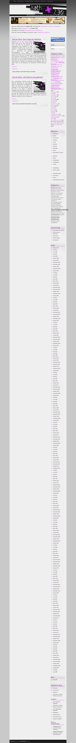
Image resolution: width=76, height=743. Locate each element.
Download (37, 1)
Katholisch (56, 71)
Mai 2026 (55, 254)
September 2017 (56, 468)
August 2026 (56, 247)
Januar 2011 (55, 632)
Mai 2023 (55, 326)
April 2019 (55, 428)
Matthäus (54, 80)
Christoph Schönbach (55, 60)
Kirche (61, 76)
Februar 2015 (56, 530)
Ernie (62, 197)
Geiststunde (55, 240)
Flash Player (57, 124)
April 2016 (55, 501)
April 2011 (55, 626)
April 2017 (55, 476)
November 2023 (56, 314)
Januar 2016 (55, 507)
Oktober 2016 (56, 489)
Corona (60, 61)
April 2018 (55, 453)
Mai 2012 (55, 599)
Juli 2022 (55, 347)
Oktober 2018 (56, 441)
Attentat (52, 203)
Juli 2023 (55, 322)
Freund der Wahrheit (60, 213)
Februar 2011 (56, 630)
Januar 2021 (55, 385)
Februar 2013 (56, 580)
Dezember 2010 (56, 634)
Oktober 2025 (56, 266)
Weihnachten (55, 87)
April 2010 (55, 651)
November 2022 (56, 339)
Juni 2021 (55, 374)
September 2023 (56, 318)
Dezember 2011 (56, 609)
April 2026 (55, 256)
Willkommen (20, 1)
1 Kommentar (15, 68)
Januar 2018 (55, 459)
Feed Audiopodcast (61, 15)
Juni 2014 (55, 547)
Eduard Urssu (59, 64)
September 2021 (56, 368)
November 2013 (56, 561)
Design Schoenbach (57, 718)
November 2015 (56, 511)
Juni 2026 (55, 252)
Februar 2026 (56, 258)
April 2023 (55, 328)
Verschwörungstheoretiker (56, 202)
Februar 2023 (56, 333)
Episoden (53, 100)
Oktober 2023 (56, 316)
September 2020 (56, 393)
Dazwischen (55, 235)
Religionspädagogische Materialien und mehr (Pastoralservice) (58, 733)
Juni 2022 (55, 349)
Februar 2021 (56, 383)
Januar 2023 (55, 335)
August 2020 (56, 395)
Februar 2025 (56, 283)
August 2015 (56, 518)
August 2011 (55, 617)
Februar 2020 (56, 407)
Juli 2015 (55, 520)
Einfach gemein (56, 237)
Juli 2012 (55, 595)
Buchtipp (53, 98)
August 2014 (56, 543)
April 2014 (55, 551)
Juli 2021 (55, 372)
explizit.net (55, 692)
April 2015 (55, 526)
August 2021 (56, 370)
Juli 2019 (55, 422)
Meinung (53, 106)
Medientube (55, 712)
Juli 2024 (55, 297)
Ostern (60, 80)
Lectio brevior (56, 690)
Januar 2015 (55, 532)
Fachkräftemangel (55, 196)
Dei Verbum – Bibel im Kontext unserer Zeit (58, 695)
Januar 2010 (55, 657)
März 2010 (55, 653)
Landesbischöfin (57, 208)
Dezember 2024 (56, 287)
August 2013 (56, 568)
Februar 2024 (56, 308)
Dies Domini (53, 99)
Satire (52, 112)
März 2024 (55, 306)
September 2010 (56, 640)
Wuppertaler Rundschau (55, 218)
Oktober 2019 (56, 416)
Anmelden (55, 679)
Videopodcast (25, 28)
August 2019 (56, 420)
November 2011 (56, 611)
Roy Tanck (54, 123)
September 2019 (56, 418)
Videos (52, 118)
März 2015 (55, 528)
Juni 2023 (55, 324)
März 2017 (55, 478)
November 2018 (56, 439)
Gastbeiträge (53, 105)
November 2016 (56, 486)
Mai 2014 (55, 549)
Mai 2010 (55, 649)
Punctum (53, 109)
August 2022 (56, 345)
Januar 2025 (55, 285)
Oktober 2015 (56, 513)
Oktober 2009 (56, 663)
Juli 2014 (55, 545)
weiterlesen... (14, 66)
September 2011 (56, 615)
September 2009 (56, 665)
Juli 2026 (55, 249)
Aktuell (62, 89)
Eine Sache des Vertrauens (56, 233)
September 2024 (56, 293)
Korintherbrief (55, 214)
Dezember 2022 (56, 337)
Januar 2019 (55, 434)
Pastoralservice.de (57, 716)
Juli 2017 (55, 470)
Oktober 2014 (56, 538)
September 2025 (56, 268)
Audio (52, 93)
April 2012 (55, 601)
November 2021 (56, 364)
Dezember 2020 (56, 387)
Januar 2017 (55, 482)
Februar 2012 (56, 605)
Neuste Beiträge (31, 15)
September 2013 (56, 565)
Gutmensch (53, 205)
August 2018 (56, 445)
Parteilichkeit (59, 194)
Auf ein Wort (32, 71)
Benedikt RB (17, 741)
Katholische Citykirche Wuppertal (55, 75)
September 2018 (56, 443)
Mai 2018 (55, 451)
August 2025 (56, 270)
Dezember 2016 (56, 484)
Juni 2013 (55, 572)
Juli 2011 (55, 620)
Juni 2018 (55, 449)
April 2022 (55, 353)
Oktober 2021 (56, 366)
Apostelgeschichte (59, 209)
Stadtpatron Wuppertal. (43, 32)
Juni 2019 (55, 424)
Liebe (52, 78)
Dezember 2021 (56, 362)
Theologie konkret (55, 114)
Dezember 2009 (56, 659)
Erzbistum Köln (56, 714)
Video (60, 83)
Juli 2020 (55, 397)
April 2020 (55, 403)
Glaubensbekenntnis (55, 216)
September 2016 (56, 491)
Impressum (43, 1)
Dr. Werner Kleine (57, 63)
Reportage (53, 111)
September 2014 (56, 541)
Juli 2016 (55, 495)
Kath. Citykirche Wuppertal (56, 702)
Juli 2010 (55, 644)
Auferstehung (55, 57)
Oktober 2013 (56, 563)
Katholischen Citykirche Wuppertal (50, 26)
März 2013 (55, 578)
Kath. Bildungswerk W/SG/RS (57, 709)
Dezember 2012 (56, 584)
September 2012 (56, 590)
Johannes (54, 69)
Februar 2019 (56, 432)
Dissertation (59, 188)
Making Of (53, 211)
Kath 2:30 (17, 6)
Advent (58, 56)
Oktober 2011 (56, 613)
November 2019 (56, 414)
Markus (60, 78)
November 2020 (56, 389)
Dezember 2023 (56, 312)
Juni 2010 (55, 647)
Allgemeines (53, 92)
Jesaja (56, 67)
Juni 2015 (55, 522)
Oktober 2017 (56, 466)
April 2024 (55, 304)
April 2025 (55, 279)
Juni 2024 (55, 299)
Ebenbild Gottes (54, 187)
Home (15, 1)
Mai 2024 (55, 301)
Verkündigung (54, 83)
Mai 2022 (55, 351)
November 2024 (56, 289)
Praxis (52, 108)
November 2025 (56, 264)
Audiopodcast (54, 95)
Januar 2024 (55, 310)
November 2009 (56, 661)
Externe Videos (54, 103)
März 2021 (55, 380)
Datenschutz (50, 1)
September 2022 (56, 343)
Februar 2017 (56, 480)
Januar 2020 (55, 410)
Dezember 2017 (56, 462)
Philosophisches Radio (56, 197)
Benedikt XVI (62, 57)
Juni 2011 (55, 622)
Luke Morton (61, 123)
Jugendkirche (54, 200)
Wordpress (28, 741)
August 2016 (56, 493)
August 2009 (56, 667)
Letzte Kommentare (41, 15)
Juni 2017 (55, 472)
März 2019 (55, 430)
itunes (52, 67)
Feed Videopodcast (51, 15)
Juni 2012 (55, 597)
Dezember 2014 (56, 534)
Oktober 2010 (56, 638)
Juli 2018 (55, 447)
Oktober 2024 (56, 291)
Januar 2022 (55, 360)
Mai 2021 (55, 376)
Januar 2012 (55, 607)
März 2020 (55, 405)
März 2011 (55, 628)
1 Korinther (53, 56)
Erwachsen (53, 190)
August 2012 (56, 592)
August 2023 (56, 320)
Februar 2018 (56, 457)
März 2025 (55, 281)
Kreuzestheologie (59, 193)
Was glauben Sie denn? (56, 120)
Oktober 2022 (56, 341)
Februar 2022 (56, 358)
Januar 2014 (55, 557)
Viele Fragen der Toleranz (58, 230)
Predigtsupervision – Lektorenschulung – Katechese (57, 728)
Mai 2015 (55, 524)
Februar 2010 (56, 655)
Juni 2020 (55, 399)
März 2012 (55, 603)
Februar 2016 (56, 505)
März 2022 (55, 356)
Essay (52, 102)
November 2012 (56, 586)
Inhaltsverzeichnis (29, 1)
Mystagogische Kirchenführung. (33, 30)
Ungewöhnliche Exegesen (56, 115)
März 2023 (55, 331)
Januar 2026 (55, 260)
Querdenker (61, 214)
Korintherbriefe (54, 222)
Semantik (59, 199)
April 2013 (55, 576)
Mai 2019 (55, 426)
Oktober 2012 (56, 588)
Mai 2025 (55, 277)
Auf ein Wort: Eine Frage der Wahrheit (26, 39)
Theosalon (55, 688)
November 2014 (56, 536)
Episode (53, 66)
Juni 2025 (55, 274)
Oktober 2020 (56, 391)
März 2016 (55, 503)
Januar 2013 (55, 582)
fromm (55, 191)
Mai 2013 (55, 574)
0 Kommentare (15, 101)
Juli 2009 (55, 669)
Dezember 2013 (56, 559)
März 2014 (55, 553)
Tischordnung (54, 199)
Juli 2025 (55, 272)
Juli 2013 (55, 570)
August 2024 (56, 295)
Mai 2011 (55, 624)
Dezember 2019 (56, 412)
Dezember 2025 (56, 262)
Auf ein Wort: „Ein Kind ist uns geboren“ (27, 77)
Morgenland (57, 203)
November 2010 (56, 636)
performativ (53, 194)
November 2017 (56, 464)
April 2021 (55, 378)
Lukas (56, 78)
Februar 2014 (56, 555)
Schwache (58, 190)
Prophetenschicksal (55, 221)
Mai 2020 (55, 401)
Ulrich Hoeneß (59, 211)
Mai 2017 (55, 474)
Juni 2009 (55, 671)
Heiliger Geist (59, 66)
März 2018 (55, 455)
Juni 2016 (55, 497)
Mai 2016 (55, 499)
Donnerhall (53, 213)
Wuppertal (56, 88)
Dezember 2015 (56, 509)
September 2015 (56, 516)
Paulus (58, 82)
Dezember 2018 (56, 437)
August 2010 (56, 642)
